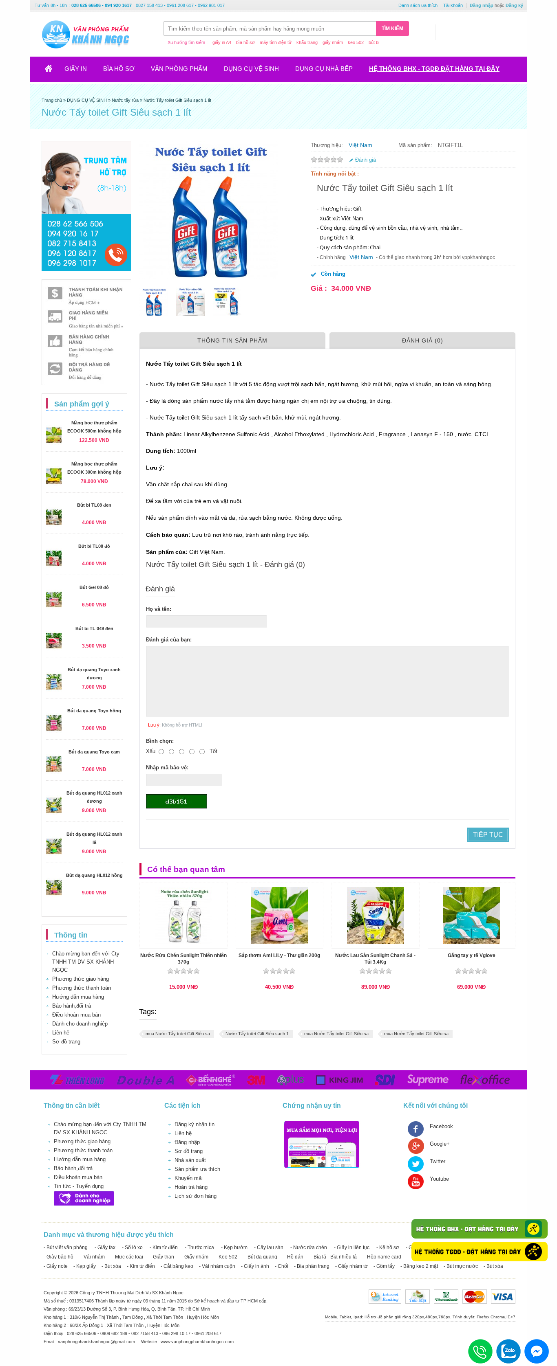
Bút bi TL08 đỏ (94, 546)
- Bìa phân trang (311, 1266)
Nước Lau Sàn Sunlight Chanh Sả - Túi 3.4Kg (375, 959)
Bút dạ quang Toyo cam (94, 751)
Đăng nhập (481, 5)
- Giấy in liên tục (351, 1247)
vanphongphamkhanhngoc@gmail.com (97, 1341)
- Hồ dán (293, 1257)
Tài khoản (453, 5)
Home (54, 71)
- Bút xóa (111, 1266)
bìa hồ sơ (245, 42)
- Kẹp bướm (234, 1247)
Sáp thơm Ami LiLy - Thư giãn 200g (279, 955)
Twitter (437, 1161)
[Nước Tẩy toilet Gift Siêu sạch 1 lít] (153, 302)
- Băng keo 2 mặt (419, 1266)
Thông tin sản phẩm (232, 340)
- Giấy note (56, 1266)
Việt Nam (360, 145)
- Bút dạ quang (261, 1257)
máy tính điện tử (276, 42)
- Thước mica (199, 1247)
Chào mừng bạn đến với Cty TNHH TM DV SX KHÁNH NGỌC (85, 962)
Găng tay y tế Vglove (471, 955)
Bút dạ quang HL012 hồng (94, 875)
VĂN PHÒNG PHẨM (179, 68)
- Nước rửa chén (308, 1247)
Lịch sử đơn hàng (196, 1196)
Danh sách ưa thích (418, 5)
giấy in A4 (221, 42)
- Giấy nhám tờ (351, 1266)
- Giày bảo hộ (58, 1257)
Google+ (440, 1144)
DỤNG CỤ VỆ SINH (251, 68)
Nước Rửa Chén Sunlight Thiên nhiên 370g (183, 959)
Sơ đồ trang (66, 1042)
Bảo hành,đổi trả (71, 1006)
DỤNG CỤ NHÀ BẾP (324, 68)
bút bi (374, 42)
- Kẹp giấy (84, 1266)
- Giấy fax (105, 1247)
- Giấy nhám (194, 1257)
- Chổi (281, 1266)
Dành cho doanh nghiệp (80, 1024)
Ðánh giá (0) (422, 340)
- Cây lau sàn (268, 1247)
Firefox (483, 1317)
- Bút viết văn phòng (66, 1247)
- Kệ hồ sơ (387, 1247)
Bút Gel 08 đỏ (94, 587)
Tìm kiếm (392, 28)
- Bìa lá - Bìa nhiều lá (334, 1257)
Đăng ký (514, 5)
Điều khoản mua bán (76, 1015)
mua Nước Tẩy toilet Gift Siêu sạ (178, 1033)
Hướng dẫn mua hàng (78, 997)
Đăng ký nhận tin (194, 1124)
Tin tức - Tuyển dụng (79, 1186)
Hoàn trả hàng (191, 1187)
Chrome (498, 1317)
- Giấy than (162, 1257)
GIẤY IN (75, 68)
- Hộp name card (382, 1257)
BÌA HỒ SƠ (119, 68)
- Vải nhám (93, 1257)
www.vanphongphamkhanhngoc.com (197, 1341)
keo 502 (356, 42)
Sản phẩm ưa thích (197, 1169)
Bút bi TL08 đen (94, 505)
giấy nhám (333, 42)
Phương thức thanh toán (81, 988)
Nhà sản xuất (190, 1160)
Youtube (439, 1179)
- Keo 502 (226, 1257)
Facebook (441, 1126)
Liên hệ (60, 1033)
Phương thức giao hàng (80, 979)
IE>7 (510, 1317)
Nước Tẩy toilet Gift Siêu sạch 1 (257, 1033)
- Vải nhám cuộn (217, 1266)
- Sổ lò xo (132, 1247)
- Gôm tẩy (384, 1266)
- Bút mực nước (461, 1266)
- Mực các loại (127, 1257)
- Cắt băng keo (177, 1266)
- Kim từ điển (164, 1247)
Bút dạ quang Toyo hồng (94, 710)
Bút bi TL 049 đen (94, 628)
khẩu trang (307, 42)
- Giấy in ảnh (255, 1266)
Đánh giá (365, 160)
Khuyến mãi (189, 1178)
